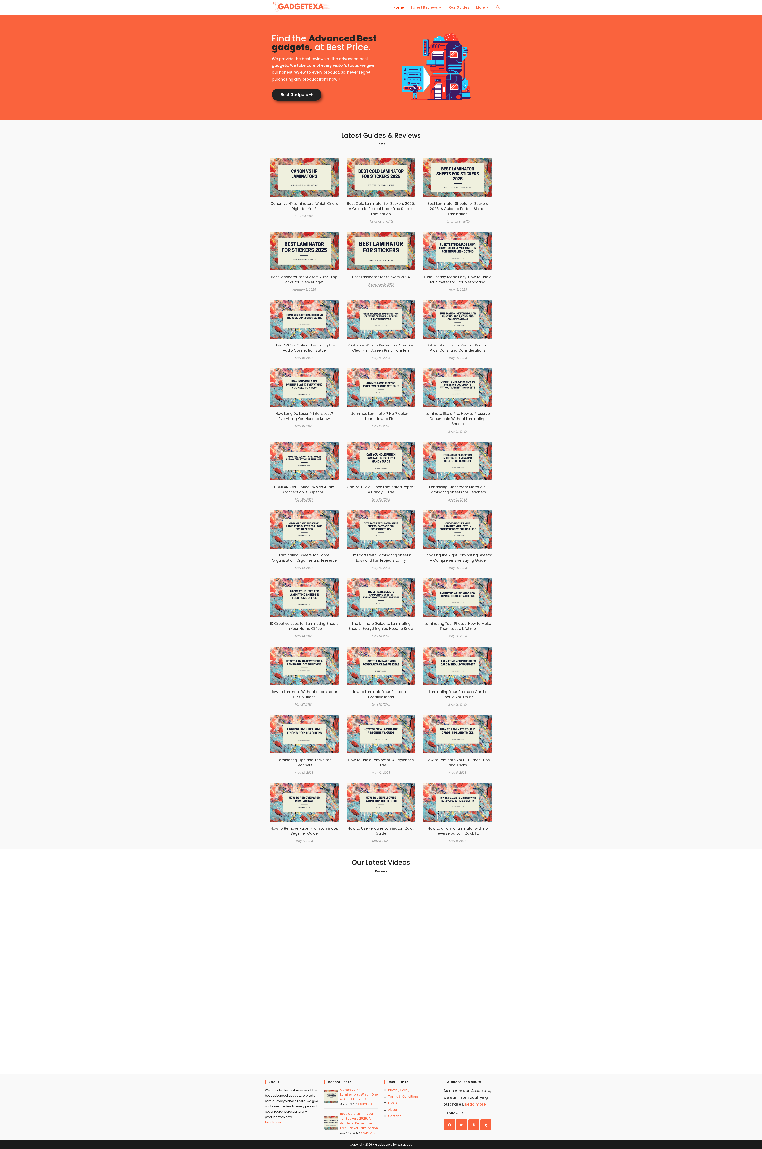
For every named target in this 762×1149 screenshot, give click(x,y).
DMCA (393, 1103)
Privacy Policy (398, 1090)
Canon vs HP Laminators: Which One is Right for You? (304, 206)
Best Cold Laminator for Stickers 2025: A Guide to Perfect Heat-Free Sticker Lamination (381, 177)
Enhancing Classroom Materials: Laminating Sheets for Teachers (457, 489)
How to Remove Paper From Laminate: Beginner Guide (304, 831)
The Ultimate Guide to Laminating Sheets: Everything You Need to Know (381, 597)
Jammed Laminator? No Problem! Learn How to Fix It (381, 416)
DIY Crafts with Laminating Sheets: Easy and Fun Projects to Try (381, 558)
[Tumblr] (485, 1124)
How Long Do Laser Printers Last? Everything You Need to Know (304, 416)
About (392, 1109)
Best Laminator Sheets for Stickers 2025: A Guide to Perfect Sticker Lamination (457, 177)
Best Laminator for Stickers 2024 (381, 250)
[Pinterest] (473, 1124)
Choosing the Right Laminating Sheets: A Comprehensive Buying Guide (458, 529)
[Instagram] (461, 1124)
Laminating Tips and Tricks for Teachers (304, 762)
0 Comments (365, 1104)
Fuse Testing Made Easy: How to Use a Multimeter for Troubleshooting (458, 279)
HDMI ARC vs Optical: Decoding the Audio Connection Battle (304, 348)
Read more (273, 1122)
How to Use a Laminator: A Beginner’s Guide (381, 762)
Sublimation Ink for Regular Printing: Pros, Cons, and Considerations (458, 348)
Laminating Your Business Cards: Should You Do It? (458, 694)
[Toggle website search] (498, 7)
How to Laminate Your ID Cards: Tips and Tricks (458, 762)
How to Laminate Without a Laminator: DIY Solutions (304, 694)
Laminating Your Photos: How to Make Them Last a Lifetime (458, 626)
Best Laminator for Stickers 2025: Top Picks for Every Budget (304, 279)
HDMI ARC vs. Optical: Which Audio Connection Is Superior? (304, 489)
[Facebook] (449, 1124)
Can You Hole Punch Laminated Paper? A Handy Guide (381, 489)
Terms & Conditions (403, 1096)
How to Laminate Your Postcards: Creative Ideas (381, 694)
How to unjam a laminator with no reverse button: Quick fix (458, 831)
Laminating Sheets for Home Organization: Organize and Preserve (304, 558)
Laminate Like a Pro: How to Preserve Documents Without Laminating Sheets (458, 387)
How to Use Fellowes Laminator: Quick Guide (381, 831)
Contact (394, 1116)
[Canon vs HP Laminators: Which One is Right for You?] (331, 1096)
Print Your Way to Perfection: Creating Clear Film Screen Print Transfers (381, 319)
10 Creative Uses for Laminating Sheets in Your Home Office (304, 626)
